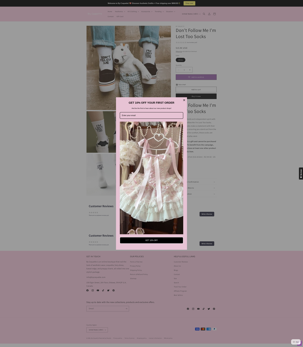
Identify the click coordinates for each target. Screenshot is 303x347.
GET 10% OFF (151, 240)
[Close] (184, 100)
